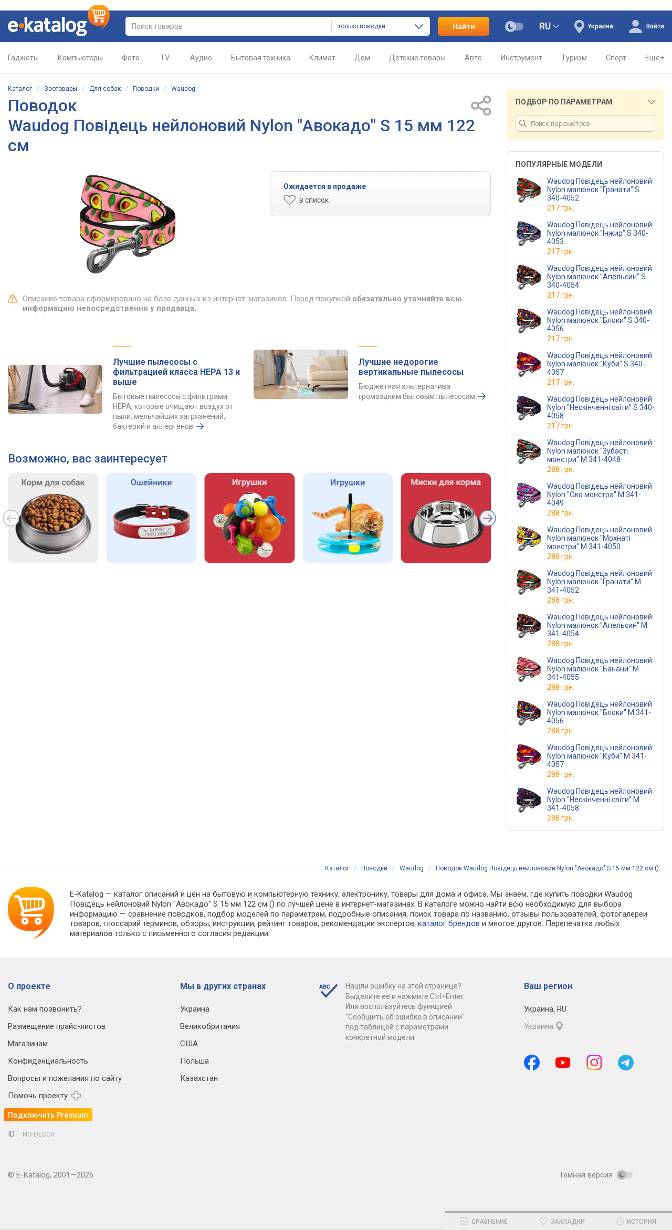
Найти (464, 26)
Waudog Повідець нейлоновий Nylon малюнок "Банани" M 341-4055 (599, 668)
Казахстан (199, 1078)
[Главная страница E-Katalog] (59, 26)
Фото (131, 58)
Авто (473, 58)
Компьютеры (80, 58)
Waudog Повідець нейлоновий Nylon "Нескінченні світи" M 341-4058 (599, 799)
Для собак (105, 88)
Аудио (201, 58)
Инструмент (521, 58)
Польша (194, 1061)
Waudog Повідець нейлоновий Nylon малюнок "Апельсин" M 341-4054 (599, 625)
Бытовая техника (260, 58)
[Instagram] (594, 1062)
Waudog (183, 88)
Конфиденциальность (48, 1061)
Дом (362, 58)
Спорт (616, 58)
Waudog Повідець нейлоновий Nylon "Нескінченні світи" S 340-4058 (601, 407)
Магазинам (28, 1043)
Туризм (574, 58)
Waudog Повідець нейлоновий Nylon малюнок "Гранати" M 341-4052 (599, 581)
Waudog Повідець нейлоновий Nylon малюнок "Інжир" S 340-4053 (599, 233)
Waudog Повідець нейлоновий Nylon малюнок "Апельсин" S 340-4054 (599, 276)
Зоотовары (60, 88)
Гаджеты (23, 58)
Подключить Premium (48, 1115)
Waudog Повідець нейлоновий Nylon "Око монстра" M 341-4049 (599, 494)
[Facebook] (532, 1062)
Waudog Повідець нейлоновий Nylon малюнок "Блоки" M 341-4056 (599, 712)
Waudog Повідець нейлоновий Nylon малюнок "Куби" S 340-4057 (599, 363)
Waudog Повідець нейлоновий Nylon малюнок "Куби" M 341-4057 (599, 756)
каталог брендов (449, 923)
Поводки (146, 88)
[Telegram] (626, 1062)
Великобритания (210, 1026)
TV (165, 58)
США (189, 1043)
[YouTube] (563, 1062)
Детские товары (417, 58)
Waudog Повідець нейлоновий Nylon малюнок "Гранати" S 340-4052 (599, 189)
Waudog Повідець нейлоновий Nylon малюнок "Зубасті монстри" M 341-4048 (599, 451)
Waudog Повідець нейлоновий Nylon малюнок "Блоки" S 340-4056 (599, 320)
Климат (322, 58)
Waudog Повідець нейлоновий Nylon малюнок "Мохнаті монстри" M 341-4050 (599, 538)
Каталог (20, 88)
